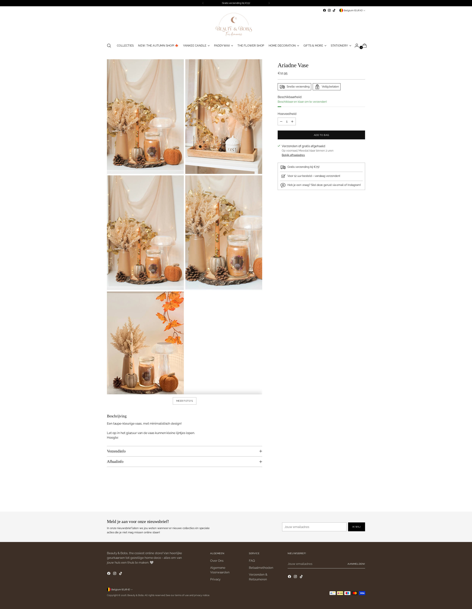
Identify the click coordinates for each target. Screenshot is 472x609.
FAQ (252, 560)
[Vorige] (203, 3)
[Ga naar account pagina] (355, 45)
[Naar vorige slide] (353, 499)
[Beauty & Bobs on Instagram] (329, 10)
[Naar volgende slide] (362, 499)
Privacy (215, 579)
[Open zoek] (109, 45)
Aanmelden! (356, 563)
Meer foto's (184, 400)
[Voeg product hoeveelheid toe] (292, 121)
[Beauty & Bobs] (236, 26)
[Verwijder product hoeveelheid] (281, 121)
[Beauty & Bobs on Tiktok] (334, 10)
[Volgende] (269, 3)
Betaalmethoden (261, 567)
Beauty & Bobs (135, 595)
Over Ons (216, 560)
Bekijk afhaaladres (293, 155)
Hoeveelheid (287, 114)
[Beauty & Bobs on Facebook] (324, 10)
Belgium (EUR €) (353, 10)
